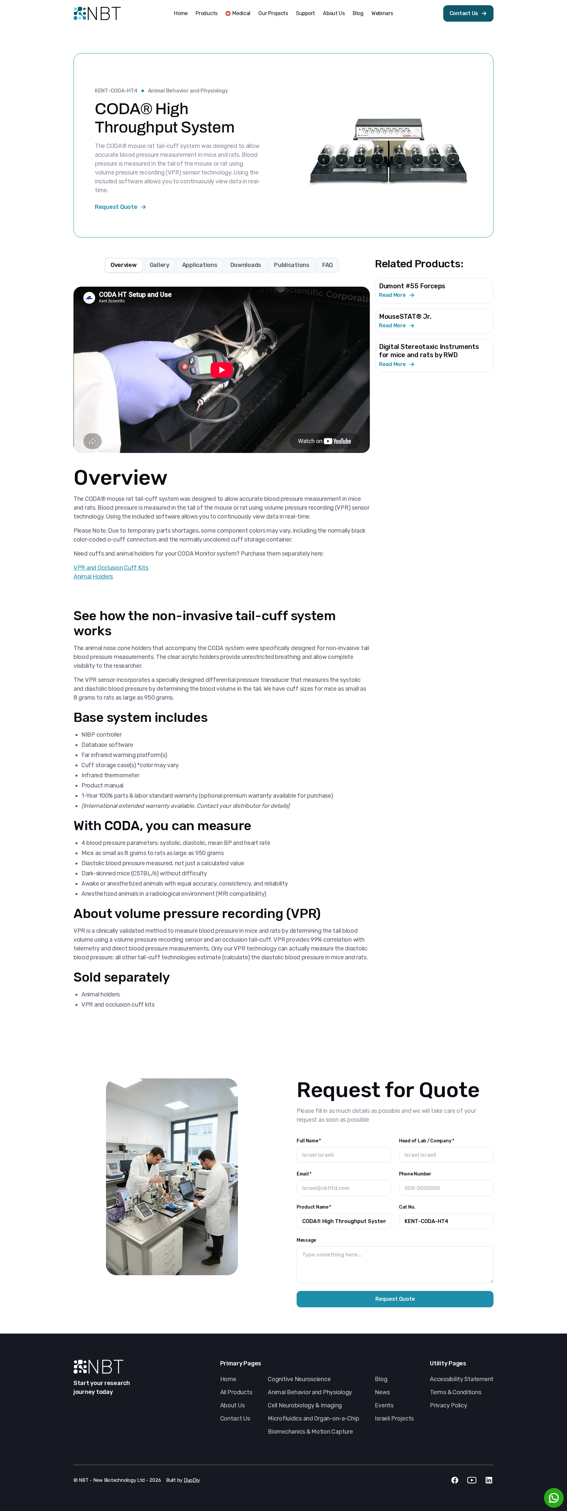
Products (207, 13)
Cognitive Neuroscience (299, 1379)
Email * (304, 1174)
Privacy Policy (448, 1405)
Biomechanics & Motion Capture (310, 1431)
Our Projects (273, 13)
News (382, 1392)
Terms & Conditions (455, 1392)
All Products (236, 1392)
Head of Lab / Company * (426, 1141)
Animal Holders (93, 576)
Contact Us (235, 1418)
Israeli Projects (394, 1418)
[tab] (123, 265)
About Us (334, 13)
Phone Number (415, 1174)
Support (305, 13)
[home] (97, 13)
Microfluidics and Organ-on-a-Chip (313, 1418)
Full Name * (309, 1141)
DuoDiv (192, 1480)
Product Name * (314, 1207)
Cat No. (407, 1207)
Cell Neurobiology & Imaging (305, 1405)
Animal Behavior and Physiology (188, 91)
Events (384, 1405)
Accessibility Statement (462, 1379)
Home (181, 13)
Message (306, 1240)
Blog (358, 13)
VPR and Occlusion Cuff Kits (111, 567)
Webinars (382, 13)
